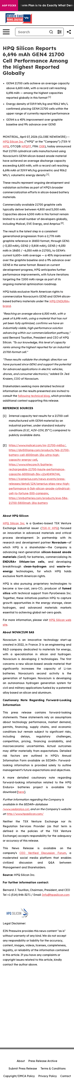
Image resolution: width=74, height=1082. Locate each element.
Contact (65, 1076)
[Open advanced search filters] (59, 32)
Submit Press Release (23, 1068)
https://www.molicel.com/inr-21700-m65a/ (37, 445)
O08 (42, 146)
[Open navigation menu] (6, 31)
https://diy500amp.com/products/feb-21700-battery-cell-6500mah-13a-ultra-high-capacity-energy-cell (39, 454)
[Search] (51, 32)
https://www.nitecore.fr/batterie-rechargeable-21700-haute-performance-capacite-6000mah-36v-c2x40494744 (37, 469)
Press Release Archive (42, 1061)
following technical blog (34, 396)
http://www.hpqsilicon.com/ (25, 814)
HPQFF (26, 146)
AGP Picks (9, 5)
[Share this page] (68, 31)
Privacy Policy (47, 1076)
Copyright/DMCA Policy (19, 1076)
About (21, 1061)
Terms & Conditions (53, 1068)
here (21, 792)
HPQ (6, 146)
